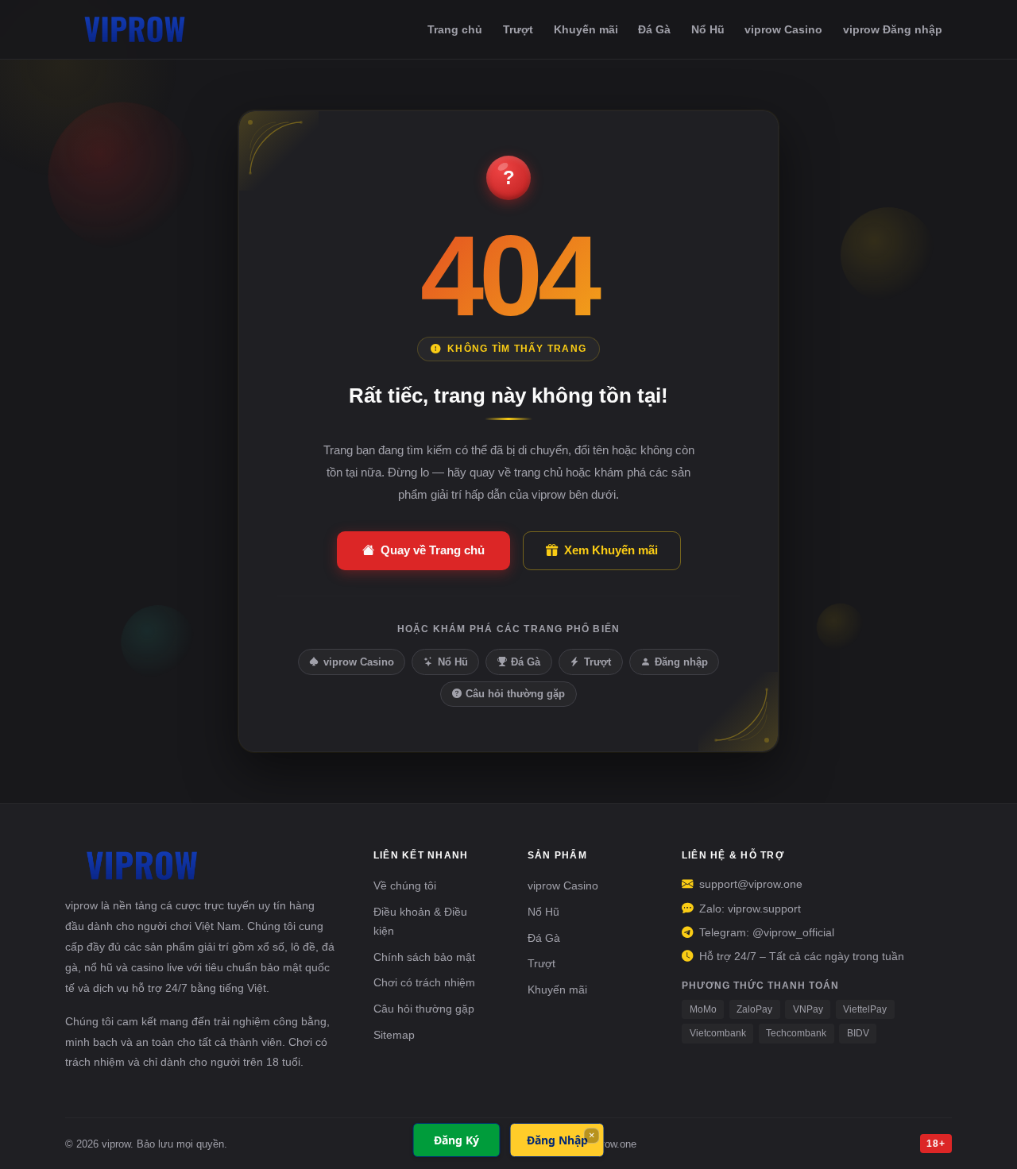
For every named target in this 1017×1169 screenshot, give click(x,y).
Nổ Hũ (708, 29)
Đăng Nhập (557, 1140)
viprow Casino (783, 29)
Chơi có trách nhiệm (424, 982)
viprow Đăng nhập (892, 29)
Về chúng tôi (404, 885)
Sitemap (394, 1034)
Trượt (518, 29)
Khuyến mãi (586, 29)
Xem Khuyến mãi (611, 550)
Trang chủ (454, 29)
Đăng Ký (456, 1140)
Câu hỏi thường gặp (515, 694)
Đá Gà (654, 29)
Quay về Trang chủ (433, 550)
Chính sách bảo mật (424, 957)
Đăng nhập (681, 662)
